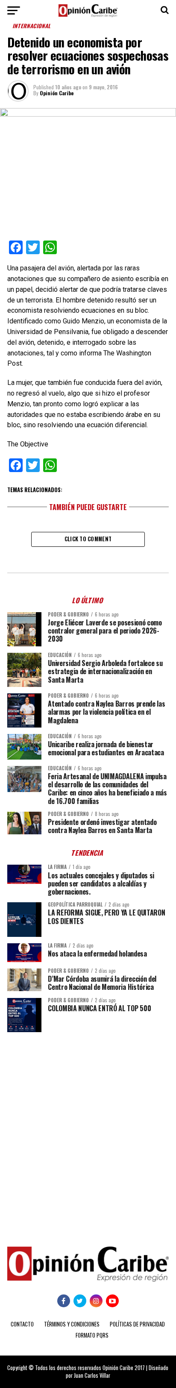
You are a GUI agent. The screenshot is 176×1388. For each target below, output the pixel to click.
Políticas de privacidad (137, 1324)
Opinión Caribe (56, 93)
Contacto (22, 1324)
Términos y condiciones (72, 1324)
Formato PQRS (92, 1335)
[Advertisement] (88, 1133)
